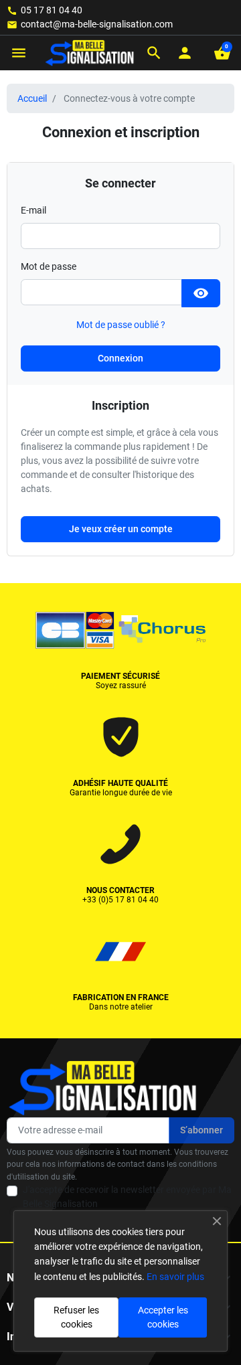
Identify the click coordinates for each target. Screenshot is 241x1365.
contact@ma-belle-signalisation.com (97, 24)
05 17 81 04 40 (51, 10)
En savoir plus (175, 1276)
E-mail (33, 210)
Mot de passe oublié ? (120, 324)
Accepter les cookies (163, 1317)
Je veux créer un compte (121, 529)
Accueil (32, 98)
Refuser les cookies (76, 1317)
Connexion (120, 358)
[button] (154, 53)
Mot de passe (48, 266)
